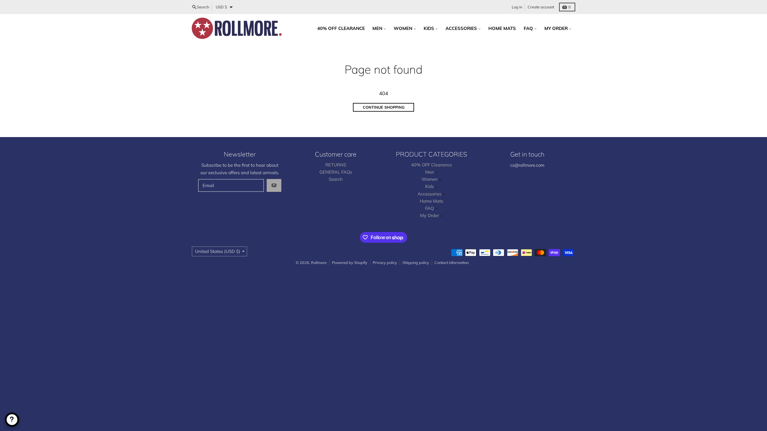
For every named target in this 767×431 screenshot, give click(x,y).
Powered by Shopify (349, 262)
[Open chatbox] (12, 419)
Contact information (451, 262)
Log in (517, 6)
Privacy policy (385, 262)
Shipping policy (415, 262)
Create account (541, 6)
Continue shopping (383, 107)
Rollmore (319, 262)
